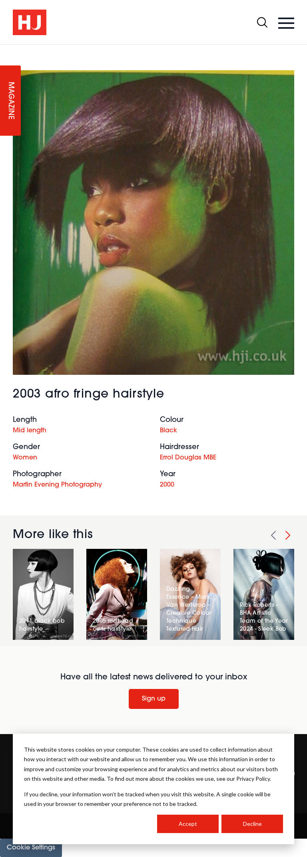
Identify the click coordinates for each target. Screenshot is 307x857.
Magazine (10, 101)
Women (25, 458)
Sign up (153, 699)
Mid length (29, 431)
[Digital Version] (6, 49)
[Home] (29, 22)
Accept (188, 823)
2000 (167, 485)
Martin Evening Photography (57, 485)
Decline (252, 823)
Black (168, 431)
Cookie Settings (31, 848)
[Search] (262, 22)
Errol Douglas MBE (188, 458)
